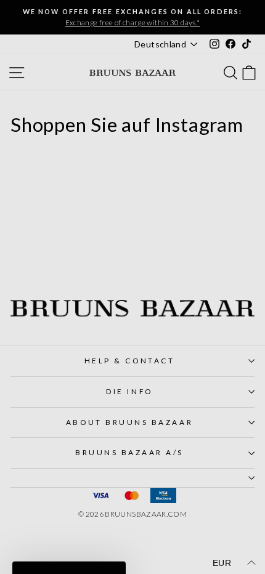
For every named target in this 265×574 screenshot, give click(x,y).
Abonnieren (69, 328)
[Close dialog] (250, 200)
